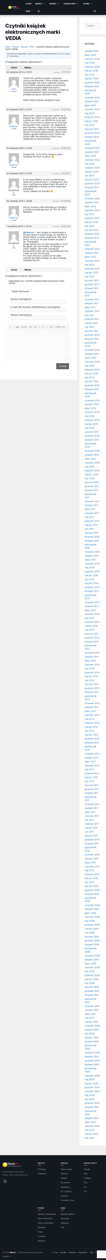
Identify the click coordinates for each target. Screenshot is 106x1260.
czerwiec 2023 (92, 210)
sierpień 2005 (92, 1056)
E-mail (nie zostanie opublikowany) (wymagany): (36, 307)
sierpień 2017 (91, 505)
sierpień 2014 (92, 656)
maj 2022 (89, 264)
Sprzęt (52, 4)
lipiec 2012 (90, 761)
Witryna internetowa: (21, 315)
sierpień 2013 (92, 707)
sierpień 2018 (91, 455)
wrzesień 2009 (92, 905)
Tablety (64, 1178)
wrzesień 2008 (92, 955)
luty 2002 (89, 1138)
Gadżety (64, 1196)
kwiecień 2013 (92, 723)
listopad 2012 (92, 742)
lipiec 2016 (90, 559)
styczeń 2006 (92, 1037)
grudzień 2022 (92, 234)
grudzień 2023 (92, 183)
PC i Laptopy (66, 1191)
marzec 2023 (91, 222)
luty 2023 (89, 226)
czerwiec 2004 (92, 1075)
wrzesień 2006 (92, 1025)
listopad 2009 (92, 894)
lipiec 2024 (90, 156)
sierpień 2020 (92, 354)
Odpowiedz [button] (57, 72)
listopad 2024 (92, 137)
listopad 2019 (92, 389)
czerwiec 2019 (92, 412)
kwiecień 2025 (92, 117)
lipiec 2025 (90, 105)
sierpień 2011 (91, 808)
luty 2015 (89, 630)
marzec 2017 (91, 525)
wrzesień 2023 (92, 198)
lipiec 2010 (90, 862)
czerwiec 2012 (92, 765)
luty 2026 (89, 74)
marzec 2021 (91, 323)
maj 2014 (89, 668)
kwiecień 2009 (92, 925)
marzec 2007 (91, 1022)
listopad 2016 (92, 540)
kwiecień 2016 (92, 571)
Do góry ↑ (7, 1256)
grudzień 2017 (92, 486)
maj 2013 (89, 719)
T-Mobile (87, 1178)
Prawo (40, 1232)
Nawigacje (65, 1187)
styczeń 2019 (91, 432)
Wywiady (42, 1227)
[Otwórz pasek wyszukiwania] (95, 11)
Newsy (38, 4)
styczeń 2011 (91, 835)
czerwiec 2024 (92, 160)
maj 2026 (89, 62)
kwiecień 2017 (92, 521)
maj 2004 (90, 1079)
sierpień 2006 (92, 1029)
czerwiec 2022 (92, 261)
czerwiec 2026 (92, 59)
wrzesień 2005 (92, 1052)
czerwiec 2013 (92, 715)
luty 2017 (89, 529)
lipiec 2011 (90, 812)
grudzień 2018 (92, 435)
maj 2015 (89, 618)
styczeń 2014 (91, 684)
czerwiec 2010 (92, 866)
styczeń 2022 (92, 280)
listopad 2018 (92, 439)
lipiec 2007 (90, 1014)
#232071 (66, 173)
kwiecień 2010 (92, 874)
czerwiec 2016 (92, 563)
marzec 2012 (91, 777)
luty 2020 (89, 377)
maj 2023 (89, 214)
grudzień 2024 (92, 133)
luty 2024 (89, 175)
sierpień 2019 (92, 404)
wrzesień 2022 (92, 249)
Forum (15, 47)
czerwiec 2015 (92, 614)
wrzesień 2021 (92, 299)
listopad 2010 (92, 843)
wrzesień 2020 (92, 350)
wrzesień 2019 (92, 400)
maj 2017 (89, 517)
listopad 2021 (92, 288)
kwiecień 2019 (92, 420)
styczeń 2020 (92, 381)
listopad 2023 (92, 187)
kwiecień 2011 (92, 824)
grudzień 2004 (92, 1060)
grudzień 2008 (92, 940)
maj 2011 (89, 820)
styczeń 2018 (91, 482)
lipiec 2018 (90, 458)
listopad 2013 (92, 692)
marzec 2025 (91, 121)
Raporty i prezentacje (47, 1214)
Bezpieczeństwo (68, 1214)
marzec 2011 (91, 828)
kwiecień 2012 (92, 773)
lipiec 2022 (90, 257)
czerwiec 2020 (92, 361)
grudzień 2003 (92, 1087)
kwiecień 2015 (92, 622)
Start (29, 4)
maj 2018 (89, 466)
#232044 (66, 109)
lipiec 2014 (90, 660)
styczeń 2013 (91, 734)
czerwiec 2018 (92, 462)
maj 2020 (89, 365)
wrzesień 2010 (92, 854)
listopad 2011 (91, 793)
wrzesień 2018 (92, 451)
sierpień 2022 (92, 253)
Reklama (41, 1241)
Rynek (86, 4)
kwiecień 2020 (92, 369)
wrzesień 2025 (92, 97)
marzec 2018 (91, 474)
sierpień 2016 (92, 556)
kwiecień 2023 (92, 218)
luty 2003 (90, 1099)
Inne (28, 11)
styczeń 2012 (91, 785)
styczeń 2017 (91, 533)
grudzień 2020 (92, 335)
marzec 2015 (91, 626)
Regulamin (82, 1252)
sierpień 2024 (92, 152)
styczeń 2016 (91, 583)
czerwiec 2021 (92, 311)
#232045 (66, 148)
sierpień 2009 (92, 909)
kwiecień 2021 (92, 319)
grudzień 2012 (92, 738)
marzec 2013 (91, 727)
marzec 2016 (91, 575)
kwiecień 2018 (92, 470)
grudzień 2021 (92, 284)
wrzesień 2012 (92, 753)
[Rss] (5, 1181)
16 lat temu (61, 54)
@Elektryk (28, 232)
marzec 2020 (91, 373)
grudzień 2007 (92, 991)
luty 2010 (89, 882)
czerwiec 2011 (92, 816)
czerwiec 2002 (92, 1126)
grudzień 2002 (92, 1103)
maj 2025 (89, 113)
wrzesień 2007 (92, 1006)
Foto (62, 1227)
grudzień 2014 (92, 637)
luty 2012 (89, 781)
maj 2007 (89, 1018)
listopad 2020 (92, 339)
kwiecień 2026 (92, 66)
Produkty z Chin (67, 1200)
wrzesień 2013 (92, 703)
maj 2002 (89, 1130)
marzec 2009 (91, 928)
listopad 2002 (92, 1107)
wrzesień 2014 (92, 652)
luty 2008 (89, 983)
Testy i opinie (66, 1169)
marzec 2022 (91, 272)
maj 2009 (90, 921)
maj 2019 (89, 416)
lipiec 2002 (90, 1122)
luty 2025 (89, 125)
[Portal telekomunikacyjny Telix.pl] (12, 1164)
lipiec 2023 (90, 206)
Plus (85, 1182)
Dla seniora (65, 1182)
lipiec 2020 (90, 357)
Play (85, 1173)
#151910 (66, 72)
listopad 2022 (92, 238)
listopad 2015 (92, 591)
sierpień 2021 (91, 303)
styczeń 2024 (92, 179)
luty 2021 (89, 327)
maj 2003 (90, 1095)
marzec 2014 (91, 676)
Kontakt (63, 1252)
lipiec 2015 (90, 610)
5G (85, 1187)
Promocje (42, 1169)
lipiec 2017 (90, 509)
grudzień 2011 (92, 789)
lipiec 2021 (90, 307)
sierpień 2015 (91, 606)
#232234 (66, 226)
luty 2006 (90, 1033)
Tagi (91, 1252)
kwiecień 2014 (92, 672)
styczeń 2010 (91, 886)
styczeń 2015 (91, 634)
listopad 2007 (92, 995)
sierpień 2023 (92, 202)
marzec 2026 (91, 70)
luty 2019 (89, 428)
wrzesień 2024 (92, 148)
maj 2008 (89, 971)
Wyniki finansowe (45, 1218)
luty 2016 (89, 579)
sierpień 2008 (92, 959)
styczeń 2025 (92, 129)
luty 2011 (89, 831)
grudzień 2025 (92, 82)
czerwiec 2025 (92, 109)
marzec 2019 (91, 424)
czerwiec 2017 (92, 513)
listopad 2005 (92, 1041)
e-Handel (42, 1236)
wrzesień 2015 (92, 602)
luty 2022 (89, 276)
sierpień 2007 (92, 1010)
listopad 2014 (92, 641)
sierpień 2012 (91, 757)
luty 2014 (89, 680)
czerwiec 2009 (92, 917)
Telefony (64, 1173)
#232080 (66, 201)
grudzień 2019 (92, 385)
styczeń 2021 (91, 331)
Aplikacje (64, 1223)
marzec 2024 (91, 171)
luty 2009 (90, 932)
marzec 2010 (91, 878)
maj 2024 (89, 163)
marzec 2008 (91, 979)
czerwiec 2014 (92, 664)
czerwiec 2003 (92, 1091)
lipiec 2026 (90, 55)
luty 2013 (89, 730)
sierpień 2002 (92, 1118)
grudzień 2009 (92, 890)
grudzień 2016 (92, 536)
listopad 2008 (92, 944)
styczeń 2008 (92, 987)
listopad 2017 (92, 490)
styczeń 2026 (92, 78)
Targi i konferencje (45, 1223)
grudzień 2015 (92, 587)
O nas (55, 1252)
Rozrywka (65, 1218)
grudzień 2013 (92, 688)
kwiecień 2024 (92, 167)
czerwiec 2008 (92, 967)
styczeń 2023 (92, 230)
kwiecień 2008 (92, 975)
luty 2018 (89, 478)
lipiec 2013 (90, 711)
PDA (32, 47)
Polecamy (42, 1173)
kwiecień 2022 (92, 268)
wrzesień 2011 (92, 804)
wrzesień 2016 (92, 552)
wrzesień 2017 (92, 501)
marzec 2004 (91, 1083)
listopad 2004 (92, 1064)
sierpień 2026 (92, 51)
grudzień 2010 (92, 839)
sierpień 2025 (92, 101)
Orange (87, 1169)
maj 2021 (89, 315)
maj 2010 (89, 870)
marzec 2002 (91, 1134)
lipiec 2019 (90, 408)
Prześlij (62, 366)
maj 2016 (89, 567)
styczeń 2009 (92, 936)
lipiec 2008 (90, 963)
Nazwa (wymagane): (21, 299)
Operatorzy (70, 4)
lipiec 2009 (90, 913)
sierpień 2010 (92, 858)
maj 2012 (89, 769)
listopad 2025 (92, 86)
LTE (85, 1191)
